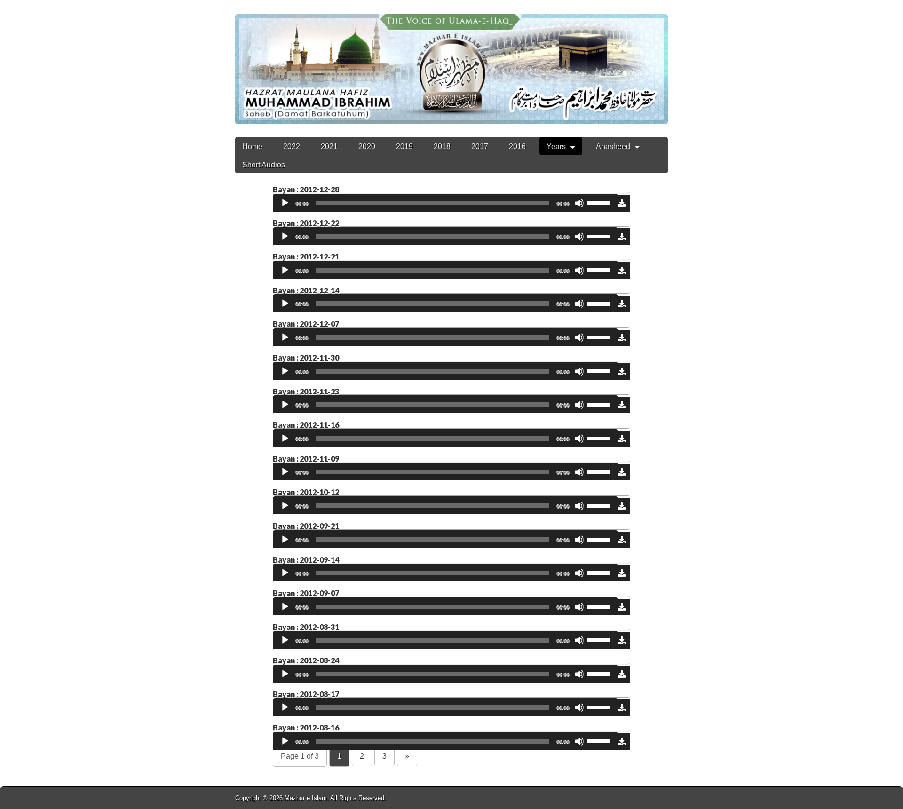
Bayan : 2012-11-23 (306, 391)
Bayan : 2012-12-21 (306, 256)
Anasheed (613, 146)
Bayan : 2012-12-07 (306, 323)
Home (252, 146)
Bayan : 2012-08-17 (306, 694)
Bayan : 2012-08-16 (306, 727)
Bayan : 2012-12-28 (306, 189)
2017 (479, 146)
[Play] (285, 203)
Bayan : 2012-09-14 (306, 559)
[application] (445, 203)
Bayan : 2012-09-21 (306, 525)
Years (556, 146)
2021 (329, 146)
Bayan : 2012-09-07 (306, 593)
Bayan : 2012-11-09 (306, 458)
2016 (517, 146)
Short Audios (263, 165)
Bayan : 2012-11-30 (306, 357)
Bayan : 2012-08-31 (306, 626)
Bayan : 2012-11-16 (306, 424)
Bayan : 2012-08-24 (306, 660)
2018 (442, 146)
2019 (404, 146)
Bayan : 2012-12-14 (306, 290)
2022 (291, 146)
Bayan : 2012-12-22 (306, 223)
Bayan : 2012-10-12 (306, 491)
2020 (366, 146)
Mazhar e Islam (306, 797)
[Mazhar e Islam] (451, 62)
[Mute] (579, 203)
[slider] (600, 202)
